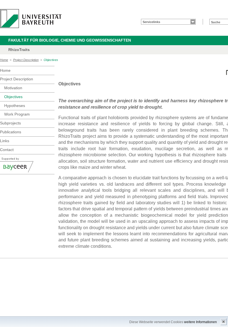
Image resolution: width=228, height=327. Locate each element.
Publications (10, 132)
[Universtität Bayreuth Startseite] (30, 18)
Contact (7, 149)
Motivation (13, 88)
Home (4, 60)
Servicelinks (151, 22)
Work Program (17, 114)
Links (4, 141)
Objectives (51, 60)
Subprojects (10, 123)
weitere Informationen (200, 322)
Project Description (26, 60)
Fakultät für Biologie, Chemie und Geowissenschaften (69, 40)
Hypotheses (14, 105)
